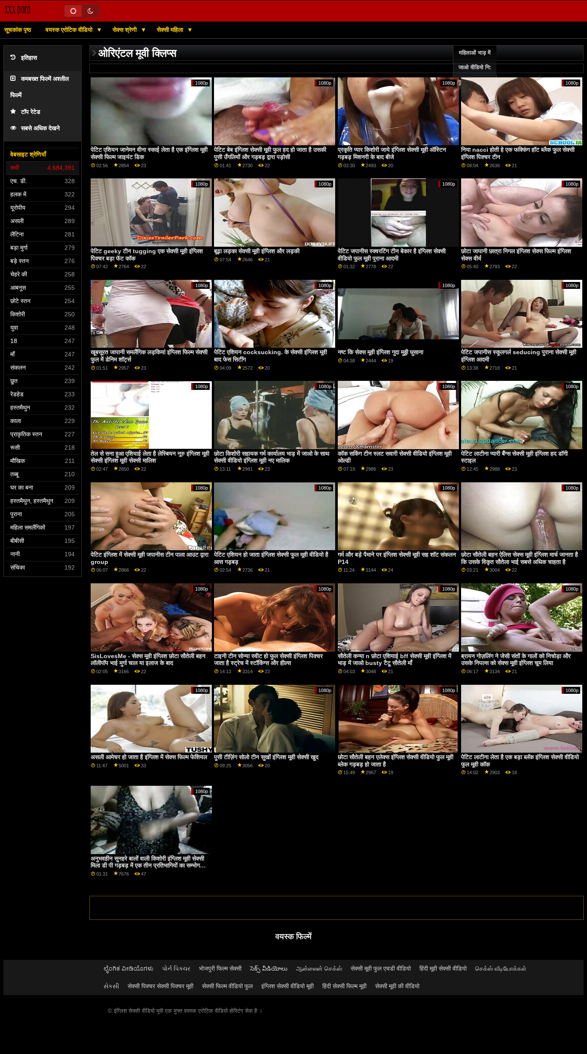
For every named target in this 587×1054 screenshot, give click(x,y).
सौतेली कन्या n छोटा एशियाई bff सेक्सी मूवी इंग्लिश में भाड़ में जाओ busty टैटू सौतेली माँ (394, 660)
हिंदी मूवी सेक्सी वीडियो (443, 968)
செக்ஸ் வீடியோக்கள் (500, 968)
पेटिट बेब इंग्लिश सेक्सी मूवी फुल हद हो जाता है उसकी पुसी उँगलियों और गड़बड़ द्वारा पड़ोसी (270, 153)
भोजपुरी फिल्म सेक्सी (220, 968)
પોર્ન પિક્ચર (176, 968)
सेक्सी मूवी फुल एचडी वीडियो (381, 968)
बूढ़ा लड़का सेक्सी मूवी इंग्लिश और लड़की (257, 251)
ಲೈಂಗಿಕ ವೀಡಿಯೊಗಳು (128, 968)
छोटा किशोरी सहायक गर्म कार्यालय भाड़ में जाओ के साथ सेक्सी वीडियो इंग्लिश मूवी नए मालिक (271, 457)
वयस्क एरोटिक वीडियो (70, 29)
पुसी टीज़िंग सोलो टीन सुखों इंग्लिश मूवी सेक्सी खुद (266, 757)
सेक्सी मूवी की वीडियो (397, 986)
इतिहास (29, 58)
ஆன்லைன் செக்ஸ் (319, 968)
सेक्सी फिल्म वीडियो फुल (227, 986)
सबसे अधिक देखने (40, 128)
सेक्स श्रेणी (125, 29)
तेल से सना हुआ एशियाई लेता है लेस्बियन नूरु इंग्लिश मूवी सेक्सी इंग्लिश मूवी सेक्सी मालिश (150, 457)
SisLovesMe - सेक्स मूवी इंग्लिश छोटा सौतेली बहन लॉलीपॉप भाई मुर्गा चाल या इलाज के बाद (148, 660)
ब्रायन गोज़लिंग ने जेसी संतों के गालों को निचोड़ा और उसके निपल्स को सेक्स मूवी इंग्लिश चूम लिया (516, 660)
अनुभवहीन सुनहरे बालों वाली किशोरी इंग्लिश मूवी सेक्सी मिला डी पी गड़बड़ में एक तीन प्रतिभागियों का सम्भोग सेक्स (147, 865)
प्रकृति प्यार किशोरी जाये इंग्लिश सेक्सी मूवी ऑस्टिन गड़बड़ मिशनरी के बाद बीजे (392, 153)
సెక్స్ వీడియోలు (268, 968)
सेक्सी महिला (171, 29)
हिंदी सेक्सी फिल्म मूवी (344, 986)
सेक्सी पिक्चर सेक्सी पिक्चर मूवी (160, 986)
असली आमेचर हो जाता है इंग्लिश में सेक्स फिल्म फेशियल (149, 757)
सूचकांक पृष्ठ (17, 29)
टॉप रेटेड (30, 112)
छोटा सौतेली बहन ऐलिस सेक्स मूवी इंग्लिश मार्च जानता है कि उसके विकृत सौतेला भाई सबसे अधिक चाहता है (519, 558)
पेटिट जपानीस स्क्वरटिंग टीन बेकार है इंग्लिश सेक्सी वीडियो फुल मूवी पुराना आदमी (392, 255)
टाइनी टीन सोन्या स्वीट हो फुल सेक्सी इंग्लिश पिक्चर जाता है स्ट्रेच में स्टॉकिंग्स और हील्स (268, 660)
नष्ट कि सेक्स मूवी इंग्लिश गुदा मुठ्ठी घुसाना (380, 352)
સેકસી (111, 986)
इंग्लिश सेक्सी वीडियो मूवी (287, 986)
